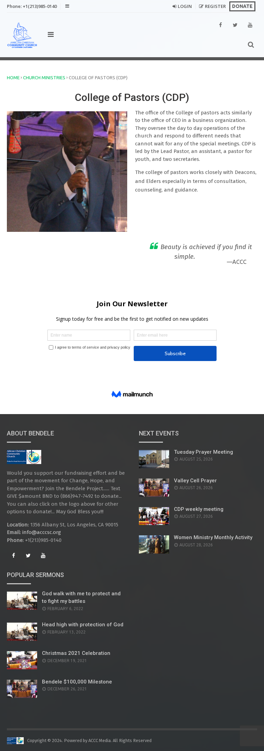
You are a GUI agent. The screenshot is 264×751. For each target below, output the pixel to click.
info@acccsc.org (41, 532)
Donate (242, 6)
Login (185, 6)
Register (215, 6)
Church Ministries (44, 77)
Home (13, 77)
